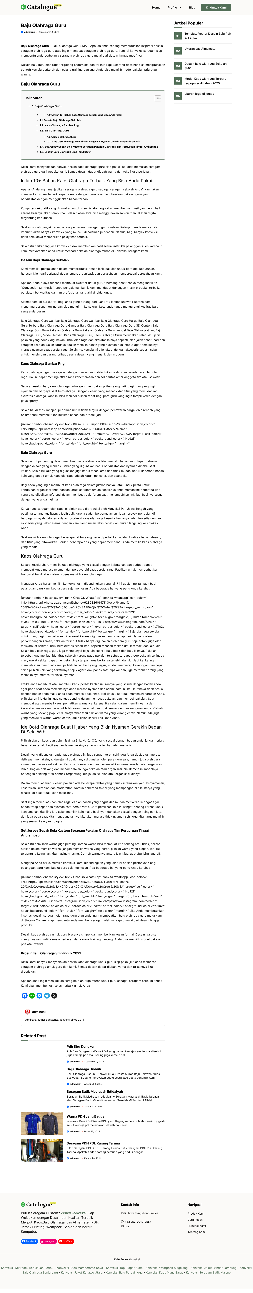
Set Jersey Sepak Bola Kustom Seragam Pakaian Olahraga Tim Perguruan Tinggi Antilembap (101, 146)
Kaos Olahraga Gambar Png (62, 125)
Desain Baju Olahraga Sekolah (62, 120)
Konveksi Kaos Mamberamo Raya (79, 1268)
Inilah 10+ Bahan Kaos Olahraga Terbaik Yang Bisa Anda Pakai (87, 114)
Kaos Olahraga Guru (64, 137)
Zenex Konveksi (73, 1213)
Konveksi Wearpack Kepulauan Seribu (27, 1268)
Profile (172, 7)
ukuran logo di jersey (199, 94)
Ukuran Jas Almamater (200, 49)
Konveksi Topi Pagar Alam (124, 1268)
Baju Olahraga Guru (48, 106)
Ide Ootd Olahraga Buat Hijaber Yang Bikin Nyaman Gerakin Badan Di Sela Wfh (97, 141)
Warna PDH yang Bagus (85, 1116)
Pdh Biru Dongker (81, 1046)
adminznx (29, 32)
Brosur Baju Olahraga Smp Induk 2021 (68, 151)
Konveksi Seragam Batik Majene (208, 1272)
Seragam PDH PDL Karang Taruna (93, 1143)
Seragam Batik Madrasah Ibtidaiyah (95, 1091)
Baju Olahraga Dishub (84, 1069)
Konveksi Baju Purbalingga (124, 1272)
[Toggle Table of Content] (156, 98)
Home (156, 7)
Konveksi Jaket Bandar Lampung (214, 1268)
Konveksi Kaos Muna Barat (164, 1272)
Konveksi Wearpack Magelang (167, 1268)
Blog (192, 7)
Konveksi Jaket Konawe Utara (82, 1272)
